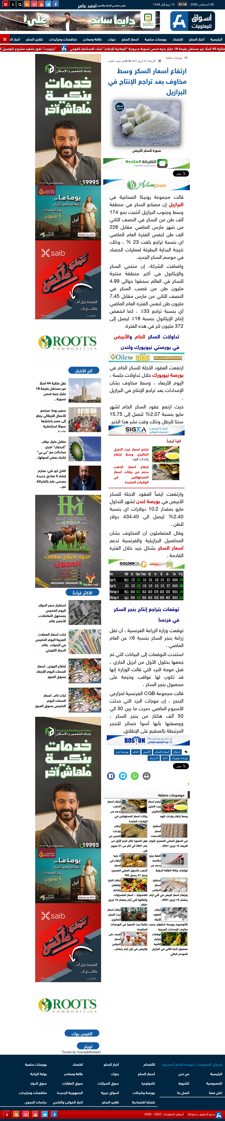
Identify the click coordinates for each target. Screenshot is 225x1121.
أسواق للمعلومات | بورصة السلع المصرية (192, 1064)
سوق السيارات (108, 1083)
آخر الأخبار (83, 370)
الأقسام (149, 1064)
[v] (148, 741)
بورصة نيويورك (167, 374)
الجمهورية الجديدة (70, 1092)
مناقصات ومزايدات (63, 39)
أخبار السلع (196, 39)
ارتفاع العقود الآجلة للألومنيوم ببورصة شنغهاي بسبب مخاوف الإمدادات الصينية (168, 919)
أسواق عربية (110, 1092)
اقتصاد (178, 39)
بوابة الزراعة (38, 1073)
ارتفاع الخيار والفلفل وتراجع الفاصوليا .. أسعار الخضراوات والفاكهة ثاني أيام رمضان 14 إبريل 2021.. (127, 892)
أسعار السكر (171, 547)
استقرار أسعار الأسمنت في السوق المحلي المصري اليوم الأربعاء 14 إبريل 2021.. (168, 835)
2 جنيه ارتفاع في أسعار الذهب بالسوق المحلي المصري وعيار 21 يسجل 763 (128, 865)
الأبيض (121, 335)
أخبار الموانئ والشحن (68, 1102)
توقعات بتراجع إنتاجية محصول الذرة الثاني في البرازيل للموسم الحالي (170, 943)
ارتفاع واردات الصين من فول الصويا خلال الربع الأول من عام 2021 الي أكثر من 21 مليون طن (128, 838)
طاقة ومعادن (92, 39)
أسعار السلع (130, 39)
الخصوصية (214, 1083)
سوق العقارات (72, 1083)
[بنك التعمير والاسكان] (68, 120)
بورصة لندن (148, 500)
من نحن (184, 1073)
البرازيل (176, 203)
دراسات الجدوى (36, 1102)
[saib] (68, 279)
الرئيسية (216, 39)
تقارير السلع (34, 39)
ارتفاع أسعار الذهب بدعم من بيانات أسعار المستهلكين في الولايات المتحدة (131, 474)
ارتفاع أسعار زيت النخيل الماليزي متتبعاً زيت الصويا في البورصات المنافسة (127, 919)
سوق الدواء (38, 1083)
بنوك (112, 39)
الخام (140, 335)
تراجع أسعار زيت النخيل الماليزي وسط (131, 451)
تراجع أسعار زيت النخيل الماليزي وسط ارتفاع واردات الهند (168, 808)
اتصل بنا (183, 1092)
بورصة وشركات (144, 1092)
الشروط (184, 1083)
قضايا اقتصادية (143, 1102)
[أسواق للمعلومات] (68, 342)
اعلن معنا (215, 1092)
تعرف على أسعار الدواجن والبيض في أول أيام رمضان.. (128, 941)
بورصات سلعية (156, 39)
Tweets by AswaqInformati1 (81, 1052)
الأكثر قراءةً (82, 592)
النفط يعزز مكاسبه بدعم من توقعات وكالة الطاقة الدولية (168, 862)
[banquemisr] (68, 213)
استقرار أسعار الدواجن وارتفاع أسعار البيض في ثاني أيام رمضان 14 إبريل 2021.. (168, 890)
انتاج (165, 758)
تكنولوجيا (148, 1083)
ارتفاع (118, 454)
